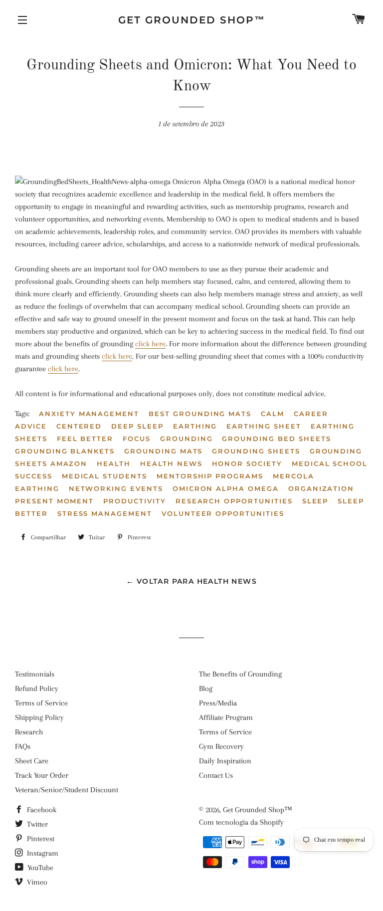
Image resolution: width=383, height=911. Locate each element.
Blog (205, 688)
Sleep (315, 501)
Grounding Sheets (256, 451)
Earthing (195, 426)
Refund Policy (36, 688)
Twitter (36, 824)
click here (150, 343)
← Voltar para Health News (191, 581)
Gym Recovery (221, 746)
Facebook (40, 809)
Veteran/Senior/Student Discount (66, 789)
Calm (272, 414)
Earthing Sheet (263, 426)
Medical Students (104, 476)
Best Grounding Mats (200, 414)
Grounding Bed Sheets (276, 439)
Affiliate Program (226, 717)
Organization (321, 488)
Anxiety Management (89, 414)
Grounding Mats (163, 451)
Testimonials (34, 674)
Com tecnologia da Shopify (241, 822)
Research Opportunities (234, 501)
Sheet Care (31, 760)
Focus (137, 439)
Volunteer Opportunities (223, 513)
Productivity (134, 501)
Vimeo (36, 882)
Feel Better (85, 439)
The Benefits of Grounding (240, 674)
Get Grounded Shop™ (191, 20)
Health (114, 463)
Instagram (41, 853)
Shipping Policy (39, 717)
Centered (79, 426)
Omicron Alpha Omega (226, 488)
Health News (171, 463)
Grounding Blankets (65, 451)
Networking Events (116, 488)
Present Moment (54, 501)
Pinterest (39, 838)
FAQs (22, 746)
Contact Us (216, 775)
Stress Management (104, 513)
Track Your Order (41, 775)
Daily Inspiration (225, 760)
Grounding (186, 439)
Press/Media (218, 702)
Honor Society (247, 463)
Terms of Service (41, 702)
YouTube (39, 867)
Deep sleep (137, 426)
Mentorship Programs (210, 476)
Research (29, 731)
